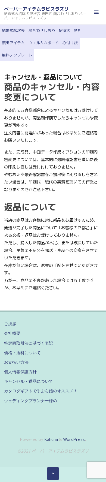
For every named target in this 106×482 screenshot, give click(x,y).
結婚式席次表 (13, 30)
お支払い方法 (16, 362)
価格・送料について (22, 352)
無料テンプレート (17, 55)
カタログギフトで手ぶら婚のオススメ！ (40, 390)
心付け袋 (70, 42)
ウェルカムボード (44, 42)
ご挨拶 (10, 323)
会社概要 (12, 333)
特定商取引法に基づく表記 (28, 343)
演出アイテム (13, 42)
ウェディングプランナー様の (30, 400)
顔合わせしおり (42, 30)
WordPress (74, 439)
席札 (78, 30)
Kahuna (50, 439)
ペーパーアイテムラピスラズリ (36, 9)
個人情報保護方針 (20, 371)
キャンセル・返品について (28, 381)
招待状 (64, 30)
